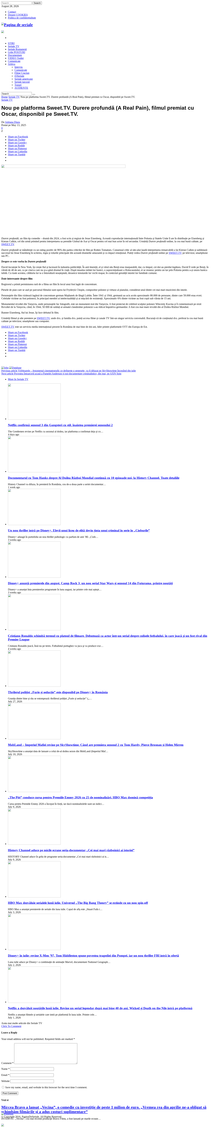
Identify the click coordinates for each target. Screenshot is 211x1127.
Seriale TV (14, 96)
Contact (12, 11)
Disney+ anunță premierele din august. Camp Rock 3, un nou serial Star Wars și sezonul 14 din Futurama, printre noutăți (90, 583)
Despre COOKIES (18, 14)
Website (5, 1081)
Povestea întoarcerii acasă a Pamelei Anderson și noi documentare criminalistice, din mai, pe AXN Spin (61, 373)
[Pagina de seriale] (17, 25)
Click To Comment (11, 1026)
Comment (7, 1063)
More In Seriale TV (18, 379)
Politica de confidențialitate (22, 17)
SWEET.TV (7, 244)
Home (4, 96)
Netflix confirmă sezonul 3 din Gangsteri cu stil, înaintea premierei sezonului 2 (60, 425)
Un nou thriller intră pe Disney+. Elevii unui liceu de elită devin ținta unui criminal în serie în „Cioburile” (79, 530)
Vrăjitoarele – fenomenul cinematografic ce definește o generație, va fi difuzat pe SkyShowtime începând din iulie (68, 370)
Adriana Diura (12, 122)
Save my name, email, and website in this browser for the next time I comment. (46, 1087)
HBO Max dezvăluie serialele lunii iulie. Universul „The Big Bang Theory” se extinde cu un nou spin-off (78, 903)
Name (5, 1068)
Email (5, 1075)
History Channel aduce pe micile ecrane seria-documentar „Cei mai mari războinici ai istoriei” (71, 850)
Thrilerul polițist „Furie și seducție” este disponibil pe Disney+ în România (58, 692)
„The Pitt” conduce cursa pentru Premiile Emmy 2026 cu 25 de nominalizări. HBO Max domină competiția (80, 797)
